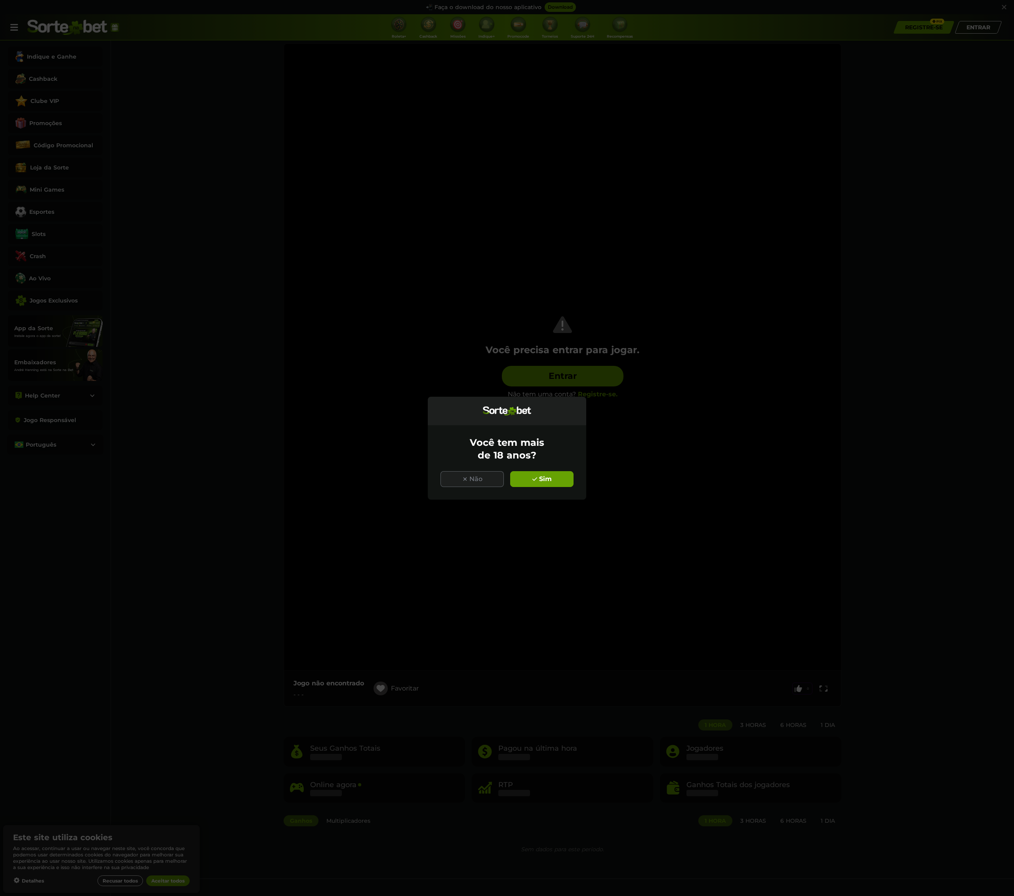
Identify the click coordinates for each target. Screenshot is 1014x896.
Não (475, 479)
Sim (545, 479)
